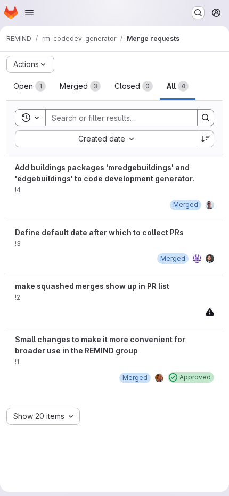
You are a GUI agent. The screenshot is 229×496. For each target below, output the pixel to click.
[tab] (29, 86)
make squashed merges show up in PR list (92, 286)
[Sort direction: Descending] (205, 138)
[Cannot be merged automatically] (210, 311)
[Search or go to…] (198, 12)
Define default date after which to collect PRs (99, 232)
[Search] (205, 117)
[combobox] (106, 138)
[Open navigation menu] (29, 12)
